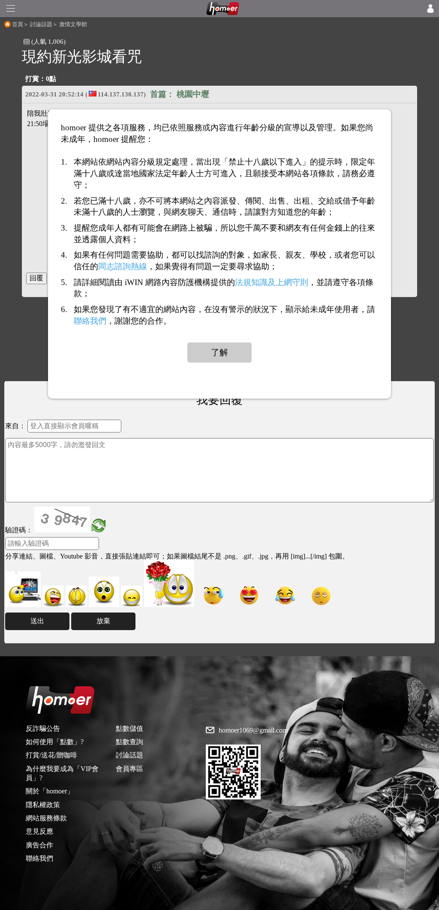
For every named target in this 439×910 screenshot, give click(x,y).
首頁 (17, 24)
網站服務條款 (46, 818)
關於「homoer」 (50, 791)
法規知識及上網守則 (271, 281)
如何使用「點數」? (55, 741)
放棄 (103, 621)
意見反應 (39, 831)
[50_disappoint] (76, 596)
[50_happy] (131, 596)
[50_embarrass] (104, 592)
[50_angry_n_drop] (23, 589)
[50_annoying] (53, 596)
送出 (37, 621)
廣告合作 (39, 845)
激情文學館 (73, 24)
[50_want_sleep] (321, 595)
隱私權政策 (43, 804)
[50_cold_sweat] (213, 595)
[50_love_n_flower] (169, 583)
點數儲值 (129, 728)
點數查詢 (129, 741)
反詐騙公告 (43, 728)
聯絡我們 (39, 858)
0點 (51, 78)
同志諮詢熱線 (122, 266)
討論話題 (41, 24)
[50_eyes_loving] (249, 595)
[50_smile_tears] (285, 595)
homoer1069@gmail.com (253, 730)
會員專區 (129, 768)
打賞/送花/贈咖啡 (51, 755)
